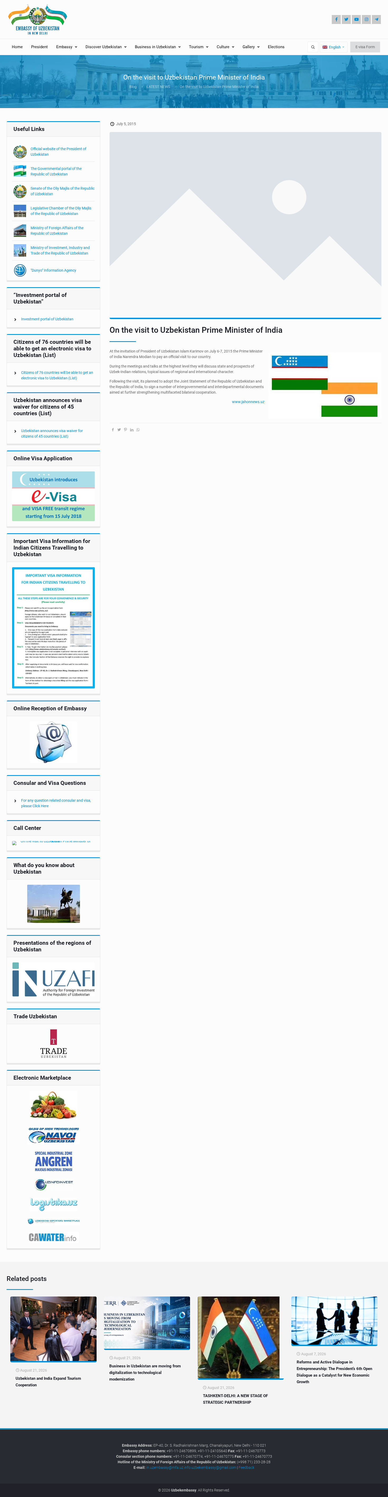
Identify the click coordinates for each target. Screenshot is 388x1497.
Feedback (246, 1467)
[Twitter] (346, 19)
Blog (133, 87)
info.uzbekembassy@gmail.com (210, 1467)
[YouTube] (356, 19)
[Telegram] (376, 19)
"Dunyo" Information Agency (53, 270)
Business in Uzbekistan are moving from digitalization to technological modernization (145, 1373)
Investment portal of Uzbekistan (47, 319)
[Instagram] (366, 19)
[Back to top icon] (366, 1489)
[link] (53, 496)
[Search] (312, 47)
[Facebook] (336, 19)
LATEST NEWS (158, 87)
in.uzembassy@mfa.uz (164, 1467)
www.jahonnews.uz (248, 402)
